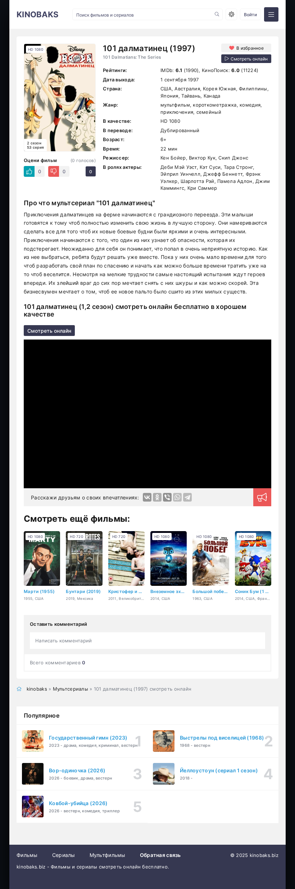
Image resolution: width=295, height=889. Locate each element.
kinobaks (37, 689)
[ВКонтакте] (147, 497)
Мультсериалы (70, 689)
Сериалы (63, 855)
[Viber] (167, 497)
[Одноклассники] (157, 497)
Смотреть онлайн (49, 331)
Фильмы (27, 855)
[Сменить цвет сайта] (231, 14)
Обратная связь (160, 855)
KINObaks (37, 14)
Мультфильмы (108, 855)
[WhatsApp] (177, 497)
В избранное (250, 48)
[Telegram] (187, 497)
